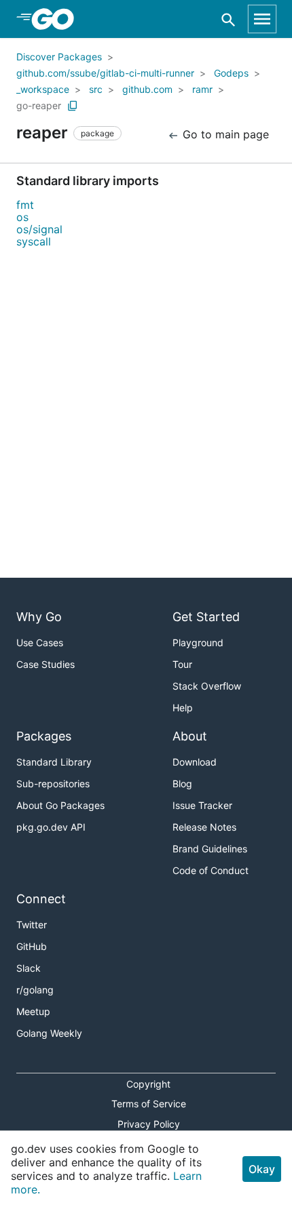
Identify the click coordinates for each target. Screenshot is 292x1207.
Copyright (148, 1084)
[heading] (57, 19)
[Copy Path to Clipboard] (73, 106)
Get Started (206, 617)
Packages (43, 736)
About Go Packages (60, 805)
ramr (202, 89)
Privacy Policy (148, 1124)
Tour (182, 664)
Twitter (31, 924)
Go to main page (224, 134)
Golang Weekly (49, 1033)
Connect (41, 899)
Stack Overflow (206, 686)
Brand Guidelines (209, 848)
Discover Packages (59, 56)
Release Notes (204, 827)
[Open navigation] (262, 19)
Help (182, 707)
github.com (147, 89)
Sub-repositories (53, 783)
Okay (262, 1169)
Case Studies (45, 664)
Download (194, 762)
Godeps (231, 73)
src (96, 89)
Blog (182, 783)
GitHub (31, 946)
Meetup (33, 1011)
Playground (197, 642)
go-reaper (38, 105)
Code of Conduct (210, 870)
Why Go (39, 617)
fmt (25, 205)
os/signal (39, 229)
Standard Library (54, 762)
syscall (33, 241)
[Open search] (228, 19)
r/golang (35, 989)
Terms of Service (148, 1103)
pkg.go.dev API (51, 827)
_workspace (42, 89)
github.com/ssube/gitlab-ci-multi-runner (105, 73)
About (189, 736)
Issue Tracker (202, 805)
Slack (28, 968)
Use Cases (39, 642)
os (22, 217)
